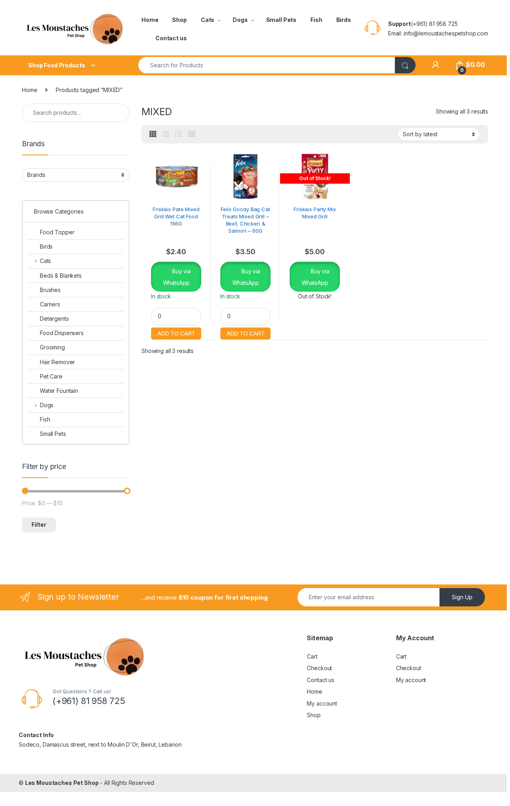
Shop (179, 19)
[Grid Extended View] (166, 134)
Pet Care (51, 376)
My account (322, 703)
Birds (343, 19)
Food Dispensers (62, 332)
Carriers (50, 304)
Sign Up (462, 597)
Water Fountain (59, 390)
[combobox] (266, 65)
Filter (38, 524)
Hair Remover (57, 362)
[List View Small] (191, 134)
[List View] (178, 134)
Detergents (54, 318)
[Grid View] (153, 134)
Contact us (171, 38)
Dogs (240, 19)
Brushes (50, 289)
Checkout (319, 668)
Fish (316, 19)
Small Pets (281, 19)
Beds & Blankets (61, 275)
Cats (207, 19)
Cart (312, 656)
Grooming (52, 347)
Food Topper (57, 232)
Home (149, 19)
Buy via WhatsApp (177, 277)
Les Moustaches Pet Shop (62, 782)
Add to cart (176, 332)
